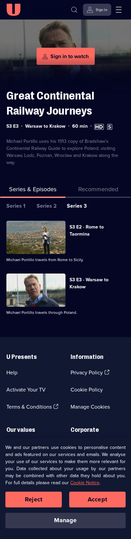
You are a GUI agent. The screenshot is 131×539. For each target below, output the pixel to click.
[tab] (98, 191)
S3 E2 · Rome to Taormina (87, 230)
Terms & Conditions (29, 407)
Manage (65, 520)
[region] (65, 488)
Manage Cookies (90, 407)
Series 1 (16, 206)
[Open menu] (119, 10)
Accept (97, 499)
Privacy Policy (87, 372)
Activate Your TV (26, 389)
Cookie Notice (84, 482)
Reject (33, 499)
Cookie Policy (87, 389)
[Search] (74, 10)
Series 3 (77, 206)
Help (11, 372)
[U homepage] (13, 10)
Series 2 (47, 206)
